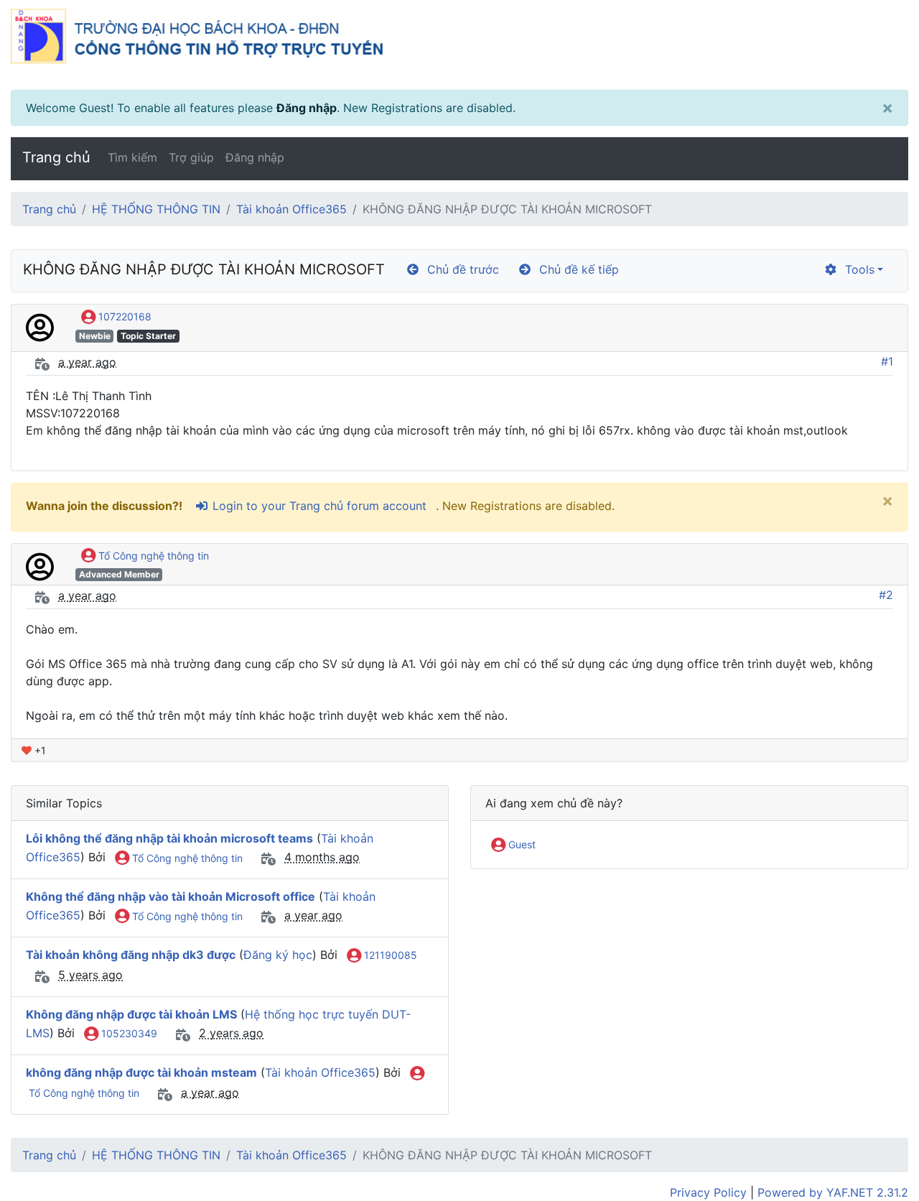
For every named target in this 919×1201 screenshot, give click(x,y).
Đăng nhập (306, 108)
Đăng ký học (277, 954)
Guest (520, 844)
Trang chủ (56, 157)
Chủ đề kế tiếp (575, 269)
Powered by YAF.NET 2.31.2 (832, 1192)
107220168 (123, 316)
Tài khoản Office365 (291, 209)
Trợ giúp (191, 157)
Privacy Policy (708, 1192)
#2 (886, 595)
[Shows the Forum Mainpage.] (459, 45)
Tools (856, 269)
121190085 (389, 955)
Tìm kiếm (132, 157)
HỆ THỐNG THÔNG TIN (156, 209)
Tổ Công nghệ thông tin (152, 556)
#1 (887, 361)
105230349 (127, 1033)
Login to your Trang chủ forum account (317, 506)
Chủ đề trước (459, 269)
